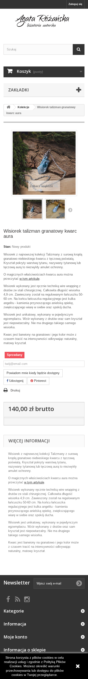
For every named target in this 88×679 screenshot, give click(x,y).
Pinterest (39, 381)
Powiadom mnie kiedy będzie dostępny (33, 373)
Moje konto (15, 637)
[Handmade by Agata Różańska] (44, 22)
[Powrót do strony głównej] (8, 107)
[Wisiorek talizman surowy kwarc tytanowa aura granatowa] (32, 209)
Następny (70, 209)
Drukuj (15, 390)
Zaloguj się (75, 4)
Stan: (7, 246)
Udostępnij (15, 381)
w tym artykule (29, 278)
